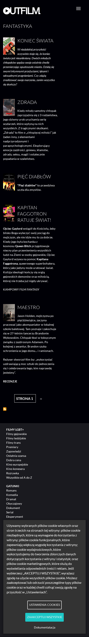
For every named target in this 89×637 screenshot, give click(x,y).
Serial (9, 512)
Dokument (13, 508)
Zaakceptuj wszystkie (44, 617)
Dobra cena (13, 460)
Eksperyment (14, 516)
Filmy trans (13, 442)
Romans (11, 490)
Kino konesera (15, 469)
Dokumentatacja (44, 627)
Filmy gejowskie (16, 434)
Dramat (11, 499)
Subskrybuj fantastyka (4, 409)
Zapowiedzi (13, 451)
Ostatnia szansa (16, 455)
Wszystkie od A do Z (19, 477)
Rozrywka (12, 473)
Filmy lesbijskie (16, 438)
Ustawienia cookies (44, 604)
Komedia (12, 495)
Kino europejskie (17, 464)
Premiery (12, 447)
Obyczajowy (14, 503)
